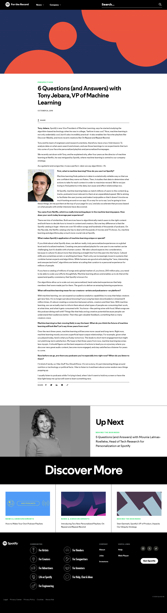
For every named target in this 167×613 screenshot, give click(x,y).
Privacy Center (16, 600)
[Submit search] (159, 4)
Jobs (101, 555)
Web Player (123, 555)
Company (54, 4)
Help (120, 549)
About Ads (49, 600)
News (39, 4)
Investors (103, 561)
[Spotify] (17, 4)
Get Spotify (150, 560)
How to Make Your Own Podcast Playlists (24, 523)
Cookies (40, 600)
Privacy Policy (29, 600)
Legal (5, 600)
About (102, 549)
